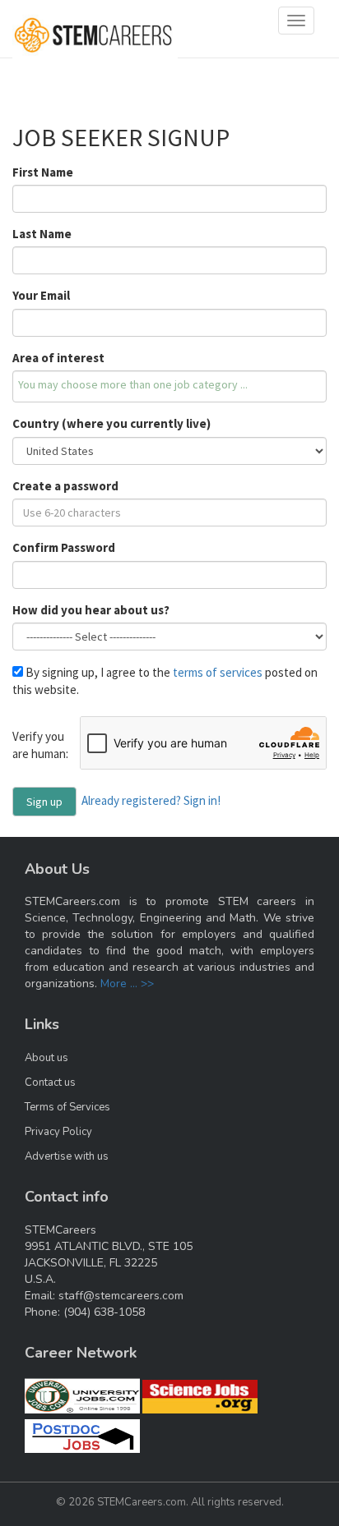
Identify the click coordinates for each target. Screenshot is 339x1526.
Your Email (41, 295)
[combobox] (169, 386)
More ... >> (127, 983)
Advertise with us (67, 1156)
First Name (42, 172)
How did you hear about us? (91, 610)
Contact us (50, 1082)
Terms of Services (67, 1107)
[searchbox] (169, 384)
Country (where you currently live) (111, 423)
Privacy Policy (58, 1131)
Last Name (42, 233)
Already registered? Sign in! (151, 799)
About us (46, 1057)
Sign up (44, 801)
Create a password (65, 486)
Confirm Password (63, 547)
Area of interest (58, 357)
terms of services (217, 672)
